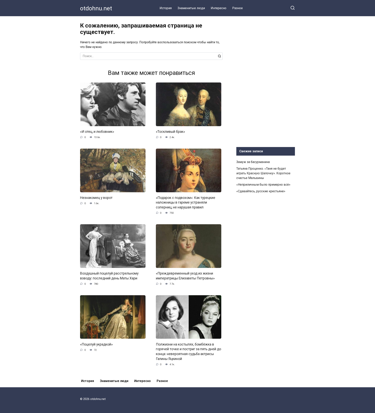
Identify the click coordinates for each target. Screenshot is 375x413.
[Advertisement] (265, 80)
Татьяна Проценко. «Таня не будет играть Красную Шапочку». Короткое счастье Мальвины (263, 173)
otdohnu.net (96, 8)
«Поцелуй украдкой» (96, 344)
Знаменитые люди (191, 8)
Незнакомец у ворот (96, 198)
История (166, 8)
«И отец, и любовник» (97, 132)
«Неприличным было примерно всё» (263, 184)
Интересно (218, 8)
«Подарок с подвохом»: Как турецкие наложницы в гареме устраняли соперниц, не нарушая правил (185, 202)
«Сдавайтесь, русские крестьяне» (260, 191)
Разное (237, 8)
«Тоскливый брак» (170, 132)
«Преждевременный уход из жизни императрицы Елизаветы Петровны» (185, 275)
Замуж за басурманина (253, 162)
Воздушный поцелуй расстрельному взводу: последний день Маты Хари (109, 275)
